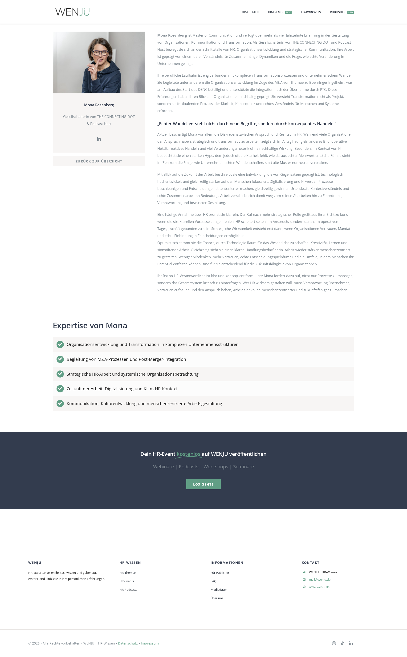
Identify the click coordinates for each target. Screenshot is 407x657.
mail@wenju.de (319, 579)
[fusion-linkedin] (99, 139)
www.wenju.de (319, 587)
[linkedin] (351, 643)
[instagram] (334, 643)
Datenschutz (128, 643)
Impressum (150, 643)
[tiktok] (342, 643)
